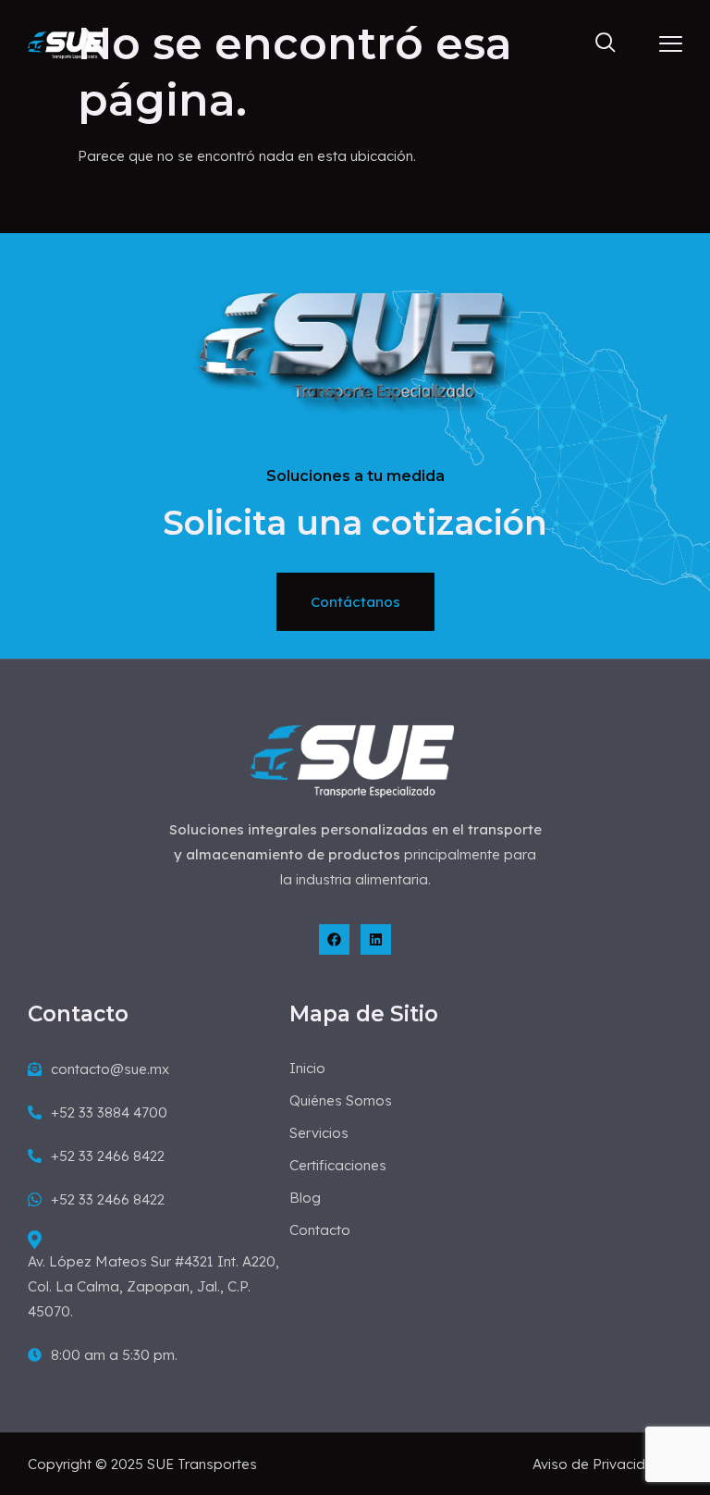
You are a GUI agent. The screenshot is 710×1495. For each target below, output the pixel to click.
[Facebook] (334, 939)
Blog (305, 1197)
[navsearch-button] (597, 43)
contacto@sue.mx (110, 1069)
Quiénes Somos (340, 1100)
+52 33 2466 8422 (108, 1156)
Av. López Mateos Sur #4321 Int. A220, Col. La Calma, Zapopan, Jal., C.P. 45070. (153, 1286)
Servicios (319, 1133)
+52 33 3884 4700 (109, 1112)
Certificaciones (337, 1165)
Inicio (307, 1068)
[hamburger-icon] (671, 45)
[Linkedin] (376, 939)
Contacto (319, 1230)
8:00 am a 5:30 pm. (114, 1355)
